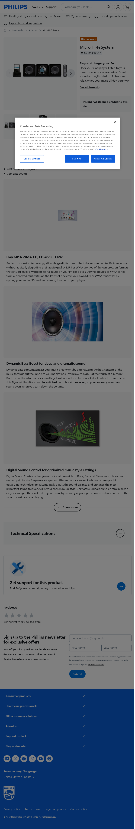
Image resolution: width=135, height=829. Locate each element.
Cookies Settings (30, 159)
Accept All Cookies (101, 159)
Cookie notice (100, 149)
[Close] (114, 122)
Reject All (75, 159)
